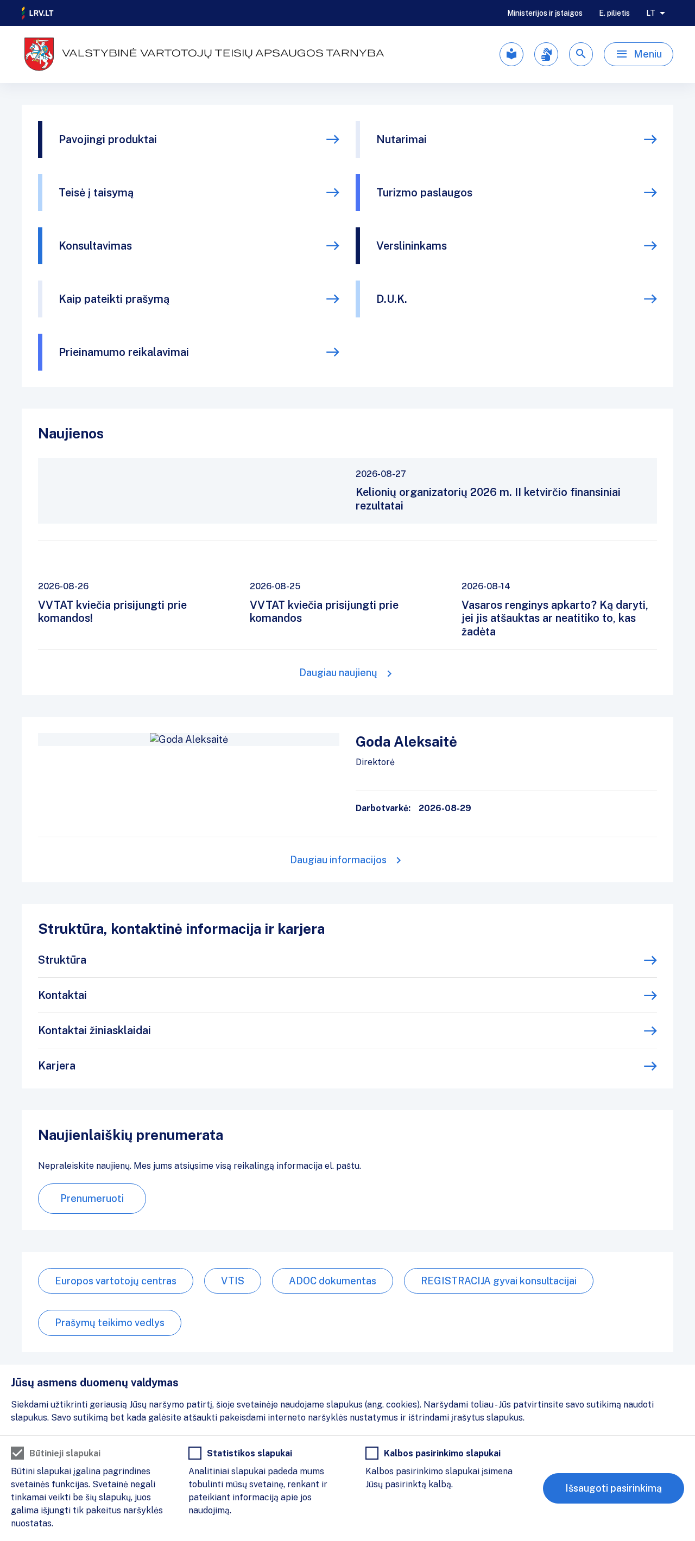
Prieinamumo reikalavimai (124, 352)
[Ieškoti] (581, 54)
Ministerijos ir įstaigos (545, 13)
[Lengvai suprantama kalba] (511, 54)
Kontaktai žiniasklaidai (94, 1030)
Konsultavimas (95, 245)
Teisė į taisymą (96, 192)
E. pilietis (614, 13)
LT (650, 13)
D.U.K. (391, 298)
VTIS (232, 1281)
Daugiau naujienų (338, 672)
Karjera (56, 1065)
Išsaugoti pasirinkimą (613, 1488)
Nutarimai (401, 139)
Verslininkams (411, 245)
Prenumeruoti (92, 1198)
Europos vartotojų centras (115, 1281)
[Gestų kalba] (546, 54)
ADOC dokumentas (332, 1281)
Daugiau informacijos (338, 859)
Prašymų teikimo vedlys (110, 1322)
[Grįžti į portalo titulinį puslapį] (38, 13)
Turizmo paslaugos (424, 192)
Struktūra (62, 959)
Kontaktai (62, 995)
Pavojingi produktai (108, 139)
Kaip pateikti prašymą (114, 298)
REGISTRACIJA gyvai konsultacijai (499, 1281)
